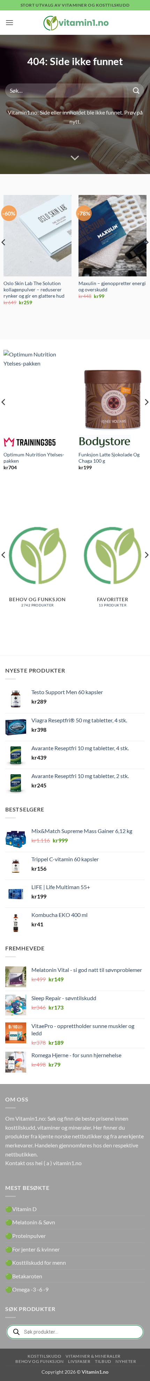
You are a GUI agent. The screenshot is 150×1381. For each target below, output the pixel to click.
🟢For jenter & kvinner (32, 1249)
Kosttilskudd (44, 1356)
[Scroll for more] (75, 158)
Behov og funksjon (39, 1361)
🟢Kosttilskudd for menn (35, 1262)
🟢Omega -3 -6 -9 (26, 1289)
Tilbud (103, 1361)
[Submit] (136, 90)
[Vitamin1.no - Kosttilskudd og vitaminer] (75, 22)
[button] (9, 22)
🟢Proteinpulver (25, 1235)
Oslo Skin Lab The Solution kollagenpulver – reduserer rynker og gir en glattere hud (34, 289)
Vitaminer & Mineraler (93, 1356)
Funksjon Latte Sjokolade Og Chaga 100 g (109, 458)
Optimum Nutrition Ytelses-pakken (33, 458)
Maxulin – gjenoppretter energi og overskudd (112, 286)
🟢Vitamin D (21, 1209)
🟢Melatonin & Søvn (30, 1222)
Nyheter (125, 1361)
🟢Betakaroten (23, 1276)
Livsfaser (79, 1361)
